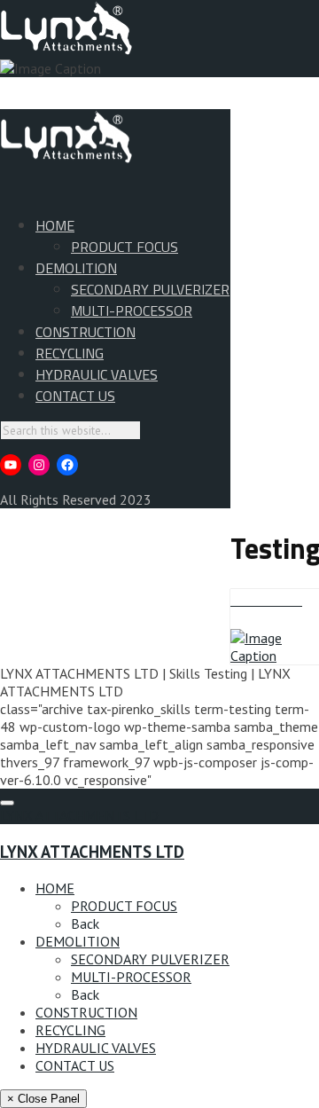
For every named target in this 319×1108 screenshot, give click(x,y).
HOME (54, 225)
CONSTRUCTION (85, 331)
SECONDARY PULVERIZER (150, 289)
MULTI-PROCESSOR (131, 310)
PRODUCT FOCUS (124, 246)
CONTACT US (75, 395)
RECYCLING (69, 353)
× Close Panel (43, 1098)
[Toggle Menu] (7, 802)
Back (85, 923)
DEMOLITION (76, 268)
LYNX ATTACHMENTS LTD (79, 815)
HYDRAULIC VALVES (96, 374)
